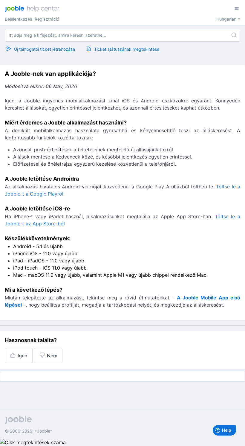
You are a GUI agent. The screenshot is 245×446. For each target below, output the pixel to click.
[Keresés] (234, 35)
